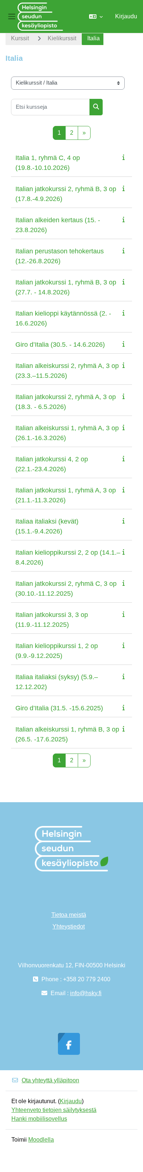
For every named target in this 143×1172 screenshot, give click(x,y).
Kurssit (20, 38)
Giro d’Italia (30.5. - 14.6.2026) (60, 344)
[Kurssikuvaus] (125, 157)
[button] (96, 16)
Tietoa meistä (68, 915)
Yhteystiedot (68, 926)
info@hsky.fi (86, 993)
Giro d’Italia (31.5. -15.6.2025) (59, 708)
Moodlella (41, 1139)
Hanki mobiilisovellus (39, 1119)
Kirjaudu (126, 16)
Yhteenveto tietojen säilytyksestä (53, 1110)
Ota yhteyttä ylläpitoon (50, 1080)
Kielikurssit (62, 38)
